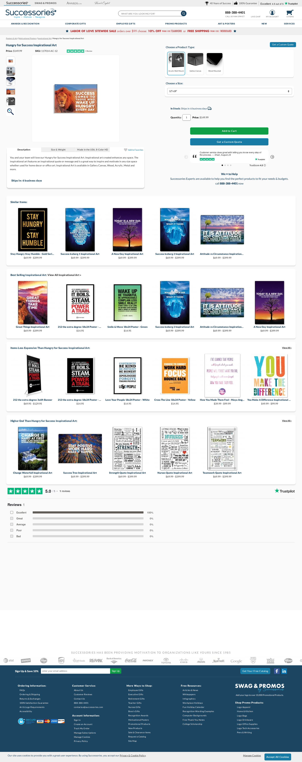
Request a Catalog (137, 736)
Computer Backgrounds (194, 715)
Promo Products (176, 23)
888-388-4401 (235, 12)
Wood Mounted (214, 71)
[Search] (183, 13)
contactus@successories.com (88, 707)
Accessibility (26, 711)
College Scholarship (192, 724)
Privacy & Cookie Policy (133, 755)
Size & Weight (58, 149)
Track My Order (82, 728)
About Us (78, 690)
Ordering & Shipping (30, 694)
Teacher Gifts (135, 703)
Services (289, 23)
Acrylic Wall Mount (176, 71)
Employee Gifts (125, 23)
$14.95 (80, 328)
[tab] (24, 149)
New (264, 23)
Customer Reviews (83, 694)
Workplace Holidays (193, 703)
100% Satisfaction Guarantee (34, 703)
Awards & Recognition (25, 23)
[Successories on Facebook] (277, 671)
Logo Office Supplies (247, 724)
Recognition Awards (138, 715)
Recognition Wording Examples (198, 711)
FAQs (22, 690)
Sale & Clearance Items (139, 732)
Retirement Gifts (136, 698)
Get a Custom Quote (283, 44)
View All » (287, 347)
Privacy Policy (81, 741)
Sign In (77, 720)
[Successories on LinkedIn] (284, 671)
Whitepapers (189, 694)
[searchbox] (152, 13)
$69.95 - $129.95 (32, 401)
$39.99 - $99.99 (222, 401)
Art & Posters (226, 23)
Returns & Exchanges (30, 698)
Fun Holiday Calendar (193, 707)
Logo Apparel (243, 707)
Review (88, 51)
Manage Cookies (82, 737)
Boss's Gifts (134, 711)
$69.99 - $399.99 (32, 255)
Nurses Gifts (134, 707)
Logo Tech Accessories (248, 728)
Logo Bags (242, 715)
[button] (17, 3)
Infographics (189, 698)
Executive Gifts (135, 694)
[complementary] (151, 31)
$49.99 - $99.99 (269, 401)
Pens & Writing (244, 732)
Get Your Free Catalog (255, 670)
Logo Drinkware (245, 720)
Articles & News (190, 690)
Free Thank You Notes (193, 720)
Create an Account (83, 724)
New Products (135, 728)
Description (23, 149)
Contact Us (79, 698)
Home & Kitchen (245, 711)
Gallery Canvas (195, 71)
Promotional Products (139, 724)
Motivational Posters (138, 720)
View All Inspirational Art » (64, 274)
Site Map (132, 741)
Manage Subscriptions (85, 732)
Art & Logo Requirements (32, 707)
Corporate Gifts (75, 23)
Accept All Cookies (277, 756)
